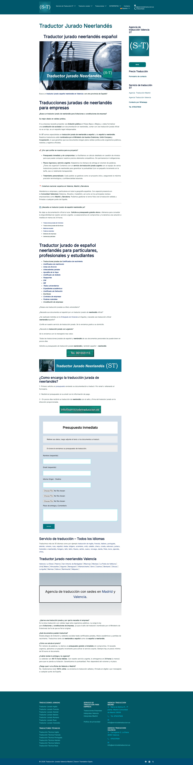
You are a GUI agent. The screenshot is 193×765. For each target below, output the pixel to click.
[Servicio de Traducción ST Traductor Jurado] (45, 7)
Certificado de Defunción (52, 291)
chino (41, 552)
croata (103, 546)
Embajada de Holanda (69, 317)
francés (97, 544)
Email (137, 64)
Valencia (42, 564)
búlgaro (72, 546)
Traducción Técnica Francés (49, 735)
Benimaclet (66, 569)
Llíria (41, 567)
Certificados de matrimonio (53, 264)
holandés (42, 549)
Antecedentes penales (51, 270)
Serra (92, 567)
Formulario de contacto (138, 76)
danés (100, 549)
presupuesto (60, 386)
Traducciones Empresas (93, 711)
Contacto (127, 6)
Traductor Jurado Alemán (49, 712)
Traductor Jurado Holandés (49, 723)
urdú (86, 546)
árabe (66, 546)
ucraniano (79, 546)
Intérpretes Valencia (91, 713)
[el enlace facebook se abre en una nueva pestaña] (146, 762)
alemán (42, 546)
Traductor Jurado (84, 6)
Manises (95, 564)
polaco (117, 546)
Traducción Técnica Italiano (49, 743)
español (60, 546)
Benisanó (107, 567)
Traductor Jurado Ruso (48, 720)
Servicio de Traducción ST (64, 6)
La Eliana (50, 564)
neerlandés (52, 549)
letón (70, 549)
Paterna (58, 564)
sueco (87, 549)
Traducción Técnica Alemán (49, 740)
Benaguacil (72, 567)
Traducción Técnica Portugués (50, 738)
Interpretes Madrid (91, 716)
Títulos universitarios (51, 286)
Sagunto (63, 567)
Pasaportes (47, 278)
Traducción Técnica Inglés (49, 732)
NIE (44, 283)
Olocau (114, 567)
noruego (94, 549)
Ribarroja (87, 564)
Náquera (75, 569)
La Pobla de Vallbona (108, 564)
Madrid (107, 592)
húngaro (60, 549)
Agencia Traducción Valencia (140, 97)
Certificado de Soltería (51, 275)
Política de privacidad (92, 722)
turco (110, 549)
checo (97, 546)
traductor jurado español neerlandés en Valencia (65, 94)
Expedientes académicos (52, 288)
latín (66, 549)
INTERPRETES (114, 6)
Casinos (99, 567)
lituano (75, 549)
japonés (116, 549)
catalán (91, 546)
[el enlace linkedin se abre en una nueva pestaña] (149, 762)
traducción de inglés (85, 544)
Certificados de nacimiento (72, 261)
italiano (103, 544)
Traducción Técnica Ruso (48, 746)
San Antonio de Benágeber (72, 564)
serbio (81, 549)
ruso (54, 546)
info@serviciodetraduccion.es (119, 723)
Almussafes (54, 567)
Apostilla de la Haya (50, 272)
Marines (51, 569)
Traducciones (99, 6)
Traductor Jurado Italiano (48, 715)
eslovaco (110, 546)
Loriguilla (42, 569)
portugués (111, 544)
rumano (48, 546)
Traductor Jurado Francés (49, 709)
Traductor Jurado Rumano (49, 717)
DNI (44, 280)
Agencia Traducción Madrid (139, 93)
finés (105, 549)
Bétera (46, 567)
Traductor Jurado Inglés (48, 707)
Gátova (58, 569)
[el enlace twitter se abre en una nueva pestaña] (153, 762)
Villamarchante (83, 567)
